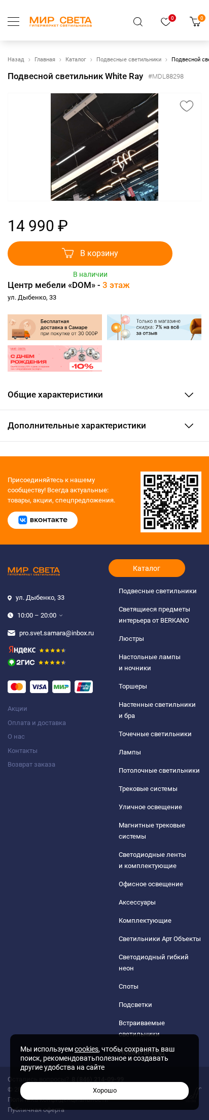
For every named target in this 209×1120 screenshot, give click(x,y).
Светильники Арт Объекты (160, 939)
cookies (86, 1049)
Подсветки (135, 1004)
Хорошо (105, 1090)
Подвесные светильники (128, 59)
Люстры (131, 638)
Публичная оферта (36, 1109)
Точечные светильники (155, 734)
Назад (16, 59)
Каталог (75, 59)
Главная (44, 59)
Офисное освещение (151, 884)
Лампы (130, 752)
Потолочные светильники (159, 770)
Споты (128, 986)
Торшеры (133, 686)
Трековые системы (148, 788)
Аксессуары (137, 902)
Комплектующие (145, 920)
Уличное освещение (150, 807)
